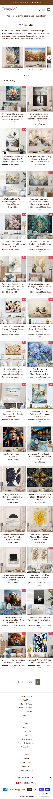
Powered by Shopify (26, 797)
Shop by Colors (26, 770)
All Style (26, 763)
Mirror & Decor (26, 704)
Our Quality (26, 731)
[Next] (49, 57)
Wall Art (26, 700)
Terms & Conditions (26, 743)
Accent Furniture (27, 712)
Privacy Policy (26, 747)
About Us (26, 716)
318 (30, 682)
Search (26, 755)
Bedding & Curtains (27, 708)
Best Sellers (26, 696)
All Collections (27, 759)
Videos (26, 723)
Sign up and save (26, 777)
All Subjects (26, 767)
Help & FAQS (26, 739)
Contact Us (26, 735)
